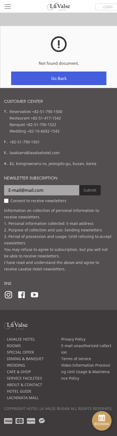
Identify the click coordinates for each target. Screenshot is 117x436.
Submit (90, 190)
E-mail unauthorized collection (86, 349)
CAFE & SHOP (19, 371)
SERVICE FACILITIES (24, 378)
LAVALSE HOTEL (21, 339)
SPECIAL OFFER (20, 352)
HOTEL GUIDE (19, 391)
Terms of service (76, 358)
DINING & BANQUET (25, 358)
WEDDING (16, 365)
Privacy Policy (73, 339)
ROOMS (14, 345)
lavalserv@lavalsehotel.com (35, 152)
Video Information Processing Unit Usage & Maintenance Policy (85, 372)
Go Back (59, 78)
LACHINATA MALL (23, 397)
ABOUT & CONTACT (24, 384)
